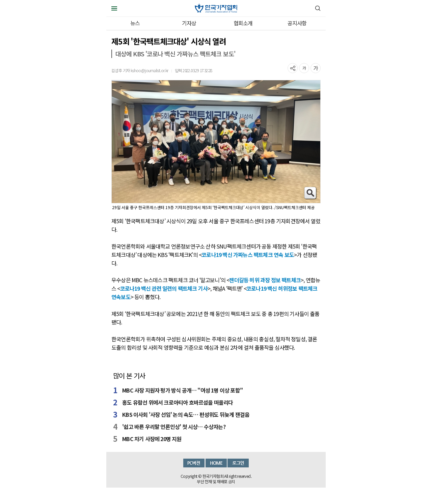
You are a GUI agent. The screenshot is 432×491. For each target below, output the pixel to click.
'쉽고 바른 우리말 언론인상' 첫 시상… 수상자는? (173, 427)
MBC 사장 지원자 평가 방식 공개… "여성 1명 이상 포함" (182, 390)
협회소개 (243, 23)
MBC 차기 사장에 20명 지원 (151, 439)
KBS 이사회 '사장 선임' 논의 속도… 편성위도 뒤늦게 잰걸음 (185, 414)
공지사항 (297, 23)
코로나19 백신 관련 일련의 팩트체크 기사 (164, 288)
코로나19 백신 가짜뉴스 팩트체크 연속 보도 (247, 255)
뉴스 (135, 23)
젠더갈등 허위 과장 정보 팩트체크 (265, 280)
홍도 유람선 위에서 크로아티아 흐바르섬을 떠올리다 (177, 402)
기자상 (189, 23)
